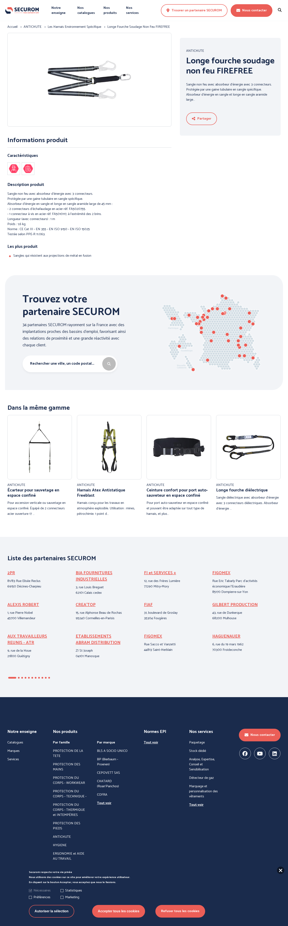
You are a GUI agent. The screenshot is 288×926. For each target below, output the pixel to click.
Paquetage (197, 742)
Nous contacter (254, 10)
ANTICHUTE (195, 50)
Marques (13, 751)
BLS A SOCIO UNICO (112, 751)
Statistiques (73, 890)
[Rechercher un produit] (280, 10)
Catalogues (15, 742)
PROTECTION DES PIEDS (66, 826)
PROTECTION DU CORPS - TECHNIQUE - (69, 794)
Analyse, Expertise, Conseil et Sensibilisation (202, 764)
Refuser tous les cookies (180, 911)
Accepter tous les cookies (118, 911)
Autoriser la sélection (52, 911)
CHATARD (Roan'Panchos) (108, 784)
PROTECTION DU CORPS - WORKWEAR (69, 780)
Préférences (42, 897)
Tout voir (104, 803)
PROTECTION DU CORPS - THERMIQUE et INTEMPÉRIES (69, 810)
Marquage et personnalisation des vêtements (203, 791)
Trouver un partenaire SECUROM (197, 10)
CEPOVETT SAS (108, 772)
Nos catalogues (86, 10)
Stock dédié (197, 751)
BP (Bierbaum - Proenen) (107, 762)
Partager (204, 118)
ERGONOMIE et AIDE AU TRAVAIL (68, 856)
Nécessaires (42, 890)
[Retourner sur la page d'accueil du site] (22, 10)
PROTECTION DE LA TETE (68, 754)
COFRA (102, 794)
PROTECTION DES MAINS (66, 767)
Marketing (72, 897)
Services (13, 759)
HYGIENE (60, 845)
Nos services (132, 10)
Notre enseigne (58, 10)
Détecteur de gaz (201, 778)
